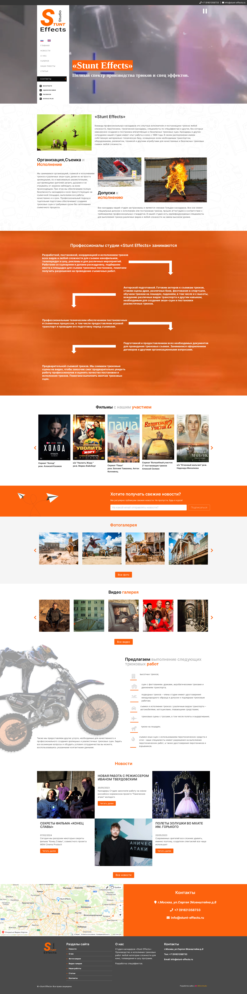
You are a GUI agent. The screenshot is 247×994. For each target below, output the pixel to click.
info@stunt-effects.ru (234, 2)
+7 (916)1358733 (210, 2)
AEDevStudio (202, 986)
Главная (45, 45)
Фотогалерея (47, 63)
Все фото (123, 574)
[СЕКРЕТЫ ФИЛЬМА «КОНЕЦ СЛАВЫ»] (66, 817)
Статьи (44, 71)
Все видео (123, 641)
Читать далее (49, 851)
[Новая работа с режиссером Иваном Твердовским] (123, 865)
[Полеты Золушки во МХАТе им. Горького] (181, 817)
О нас (43, 56)
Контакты (45, 79)
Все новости (123, 875)
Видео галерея (75, 963)
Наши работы (47, 66)
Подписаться (199, 507)
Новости (45, 51)
